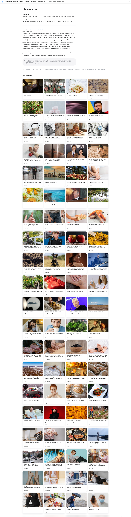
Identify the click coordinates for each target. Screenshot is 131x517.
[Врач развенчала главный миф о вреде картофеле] (54, 307)
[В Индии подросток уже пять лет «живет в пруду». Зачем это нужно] (98, 198)
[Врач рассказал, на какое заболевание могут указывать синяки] (33, 481)
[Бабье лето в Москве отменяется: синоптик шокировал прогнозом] (33, 176)
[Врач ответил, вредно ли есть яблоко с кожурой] (76, 241)
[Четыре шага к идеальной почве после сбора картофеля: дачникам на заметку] (33, 263)
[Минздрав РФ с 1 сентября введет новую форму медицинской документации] (76, 481)
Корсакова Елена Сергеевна (37, 29)
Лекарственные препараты (36, 5)
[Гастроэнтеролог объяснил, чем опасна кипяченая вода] (33, 133)
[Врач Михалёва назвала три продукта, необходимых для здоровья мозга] (98, 220)
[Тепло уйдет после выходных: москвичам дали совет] (76, 503)
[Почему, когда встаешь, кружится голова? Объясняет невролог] (76, 111)
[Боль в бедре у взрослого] (33, 503)
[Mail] (2, 1)
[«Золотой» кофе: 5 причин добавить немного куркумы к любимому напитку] (98, 241)
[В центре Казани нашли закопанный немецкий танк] (54, 133)
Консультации (26, 5)
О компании (6, 516)
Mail (2, 516)
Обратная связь (99, 516)
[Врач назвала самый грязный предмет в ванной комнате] (54, 154)
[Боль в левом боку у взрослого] (33, 416)
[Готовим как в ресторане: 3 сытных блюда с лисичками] (76, 416)
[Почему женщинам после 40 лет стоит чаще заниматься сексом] (54, 459)
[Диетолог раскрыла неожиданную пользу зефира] (54, 111)
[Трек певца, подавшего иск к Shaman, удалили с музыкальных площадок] (76, 307)
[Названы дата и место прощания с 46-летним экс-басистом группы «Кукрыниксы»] (98, 263)
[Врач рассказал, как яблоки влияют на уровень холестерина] (76, 176)
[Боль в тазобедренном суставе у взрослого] (54, 220)
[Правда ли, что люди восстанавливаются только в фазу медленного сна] (98, 329)
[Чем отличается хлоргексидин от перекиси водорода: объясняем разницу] (98, 285)
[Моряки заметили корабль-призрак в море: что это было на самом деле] (98, 307)
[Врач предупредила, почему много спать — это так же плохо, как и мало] (54, 372)
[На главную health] (7, 1)
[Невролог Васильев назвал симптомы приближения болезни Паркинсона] (33, 241)
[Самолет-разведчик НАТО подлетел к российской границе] (33, 307)
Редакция (77, 516)
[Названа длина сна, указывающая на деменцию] (33, 89)
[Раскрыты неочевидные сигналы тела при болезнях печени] (98, 176)
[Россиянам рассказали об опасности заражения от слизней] (76, 372)
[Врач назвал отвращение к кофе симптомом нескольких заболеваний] (54, 329)
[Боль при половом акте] (98, 481)
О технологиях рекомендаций (109, 516)
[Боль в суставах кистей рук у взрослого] (54, 438)
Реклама (11, 516)
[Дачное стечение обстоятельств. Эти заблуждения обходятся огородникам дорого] (98, 416)
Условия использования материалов (87, 516)
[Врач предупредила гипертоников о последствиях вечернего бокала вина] (98, 459)
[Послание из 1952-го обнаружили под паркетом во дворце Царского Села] (98, 89)
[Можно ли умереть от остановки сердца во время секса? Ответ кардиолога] (98, 350)
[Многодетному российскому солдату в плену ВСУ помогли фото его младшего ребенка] (54, 89)
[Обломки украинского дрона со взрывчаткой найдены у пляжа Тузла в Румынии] (98, 438)
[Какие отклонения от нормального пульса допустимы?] (33, 154)
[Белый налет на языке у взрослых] (54, 394)
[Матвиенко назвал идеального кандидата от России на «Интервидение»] (54, 241)
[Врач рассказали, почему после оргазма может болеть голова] (98, 154)
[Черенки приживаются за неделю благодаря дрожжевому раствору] (33, 285)
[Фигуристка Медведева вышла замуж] (76, 154)
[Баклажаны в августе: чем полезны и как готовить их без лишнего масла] (98, 394)
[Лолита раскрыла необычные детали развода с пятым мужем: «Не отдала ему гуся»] (54, 416)
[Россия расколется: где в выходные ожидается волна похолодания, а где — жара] (54, 263)
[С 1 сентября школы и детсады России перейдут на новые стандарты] (76, 133)
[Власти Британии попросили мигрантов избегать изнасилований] (54, 176)
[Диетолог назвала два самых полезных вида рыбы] (76, 89)
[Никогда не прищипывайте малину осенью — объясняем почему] (33, 111)
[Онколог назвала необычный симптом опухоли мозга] (33, 438)
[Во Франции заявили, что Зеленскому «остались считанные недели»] (98, 111)
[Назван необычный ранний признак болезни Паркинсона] (33, 220)
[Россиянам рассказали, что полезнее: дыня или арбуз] (33, 198)
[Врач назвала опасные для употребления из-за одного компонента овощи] (76, 329)
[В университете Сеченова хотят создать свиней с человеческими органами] (98, 372)
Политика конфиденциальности (122, 516)
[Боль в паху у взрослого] (76, 459)
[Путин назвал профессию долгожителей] (76, 198)
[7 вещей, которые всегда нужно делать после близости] (33, 329)
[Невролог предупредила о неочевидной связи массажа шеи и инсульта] (54, 350)
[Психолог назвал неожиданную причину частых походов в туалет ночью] (54, 481)
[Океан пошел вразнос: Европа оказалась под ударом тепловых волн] (54, 198)
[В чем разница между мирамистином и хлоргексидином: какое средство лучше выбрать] (98, 503)
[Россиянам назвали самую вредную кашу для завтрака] (33, 394)
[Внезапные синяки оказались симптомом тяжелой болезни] (76, 285)
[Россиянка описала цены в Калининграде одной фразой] (33, 459)
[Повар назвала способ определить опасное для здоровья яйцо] (76, 220)
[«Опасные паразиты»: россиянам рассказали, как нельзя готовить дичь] (33, 350)
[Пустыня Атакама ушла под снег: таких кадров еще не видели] (33, 372)
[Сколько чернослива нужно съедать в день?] (76, 350)
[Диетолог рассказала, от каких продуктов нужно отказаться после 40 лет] (76, 438)
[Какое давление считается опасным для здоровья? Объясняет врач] (98, 133)
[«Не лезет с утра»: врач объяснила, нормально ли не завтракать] (54, 503)
